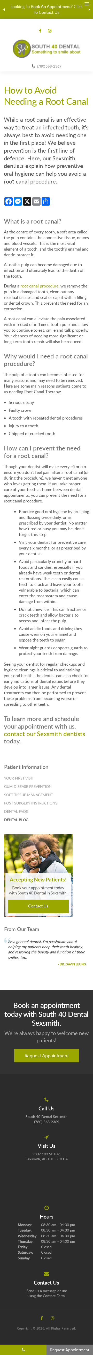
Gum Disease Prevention (28, 786)
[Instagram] (49, 31)
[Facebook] (41, 31)
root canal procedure (39, 286)
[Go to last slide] (4, 9)
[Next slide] (89, 9)
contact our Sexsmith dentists (44, 733)
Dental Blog (16, 819)
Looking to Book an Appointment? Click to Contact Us (47, 9)
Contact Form (54, 1295)
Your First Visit (19, 778)
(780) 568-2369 (49, 66)
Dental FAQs (16, 811)
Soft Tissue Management (28, 794)
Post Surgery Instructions (30, 803)
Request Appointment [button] (47, 1055)
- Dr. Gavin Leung (72, 964)
